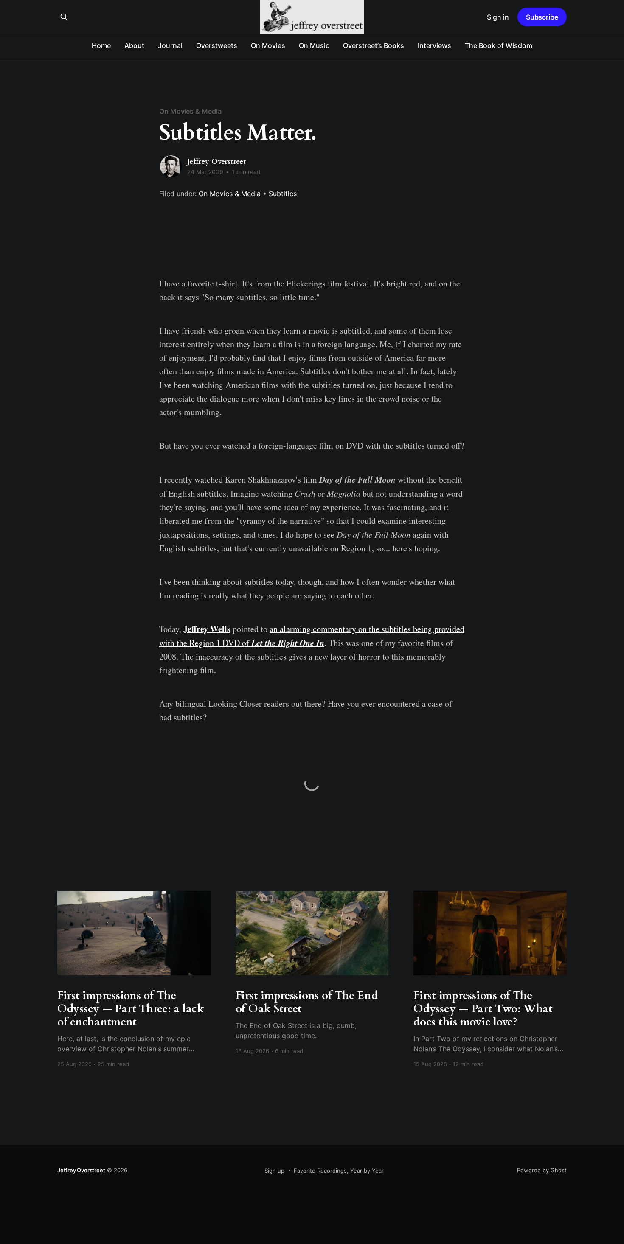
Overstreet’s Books (373, 45)
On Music (314, 45)
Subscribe (542, 17)
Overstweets (216, 45)
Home (101, 45)
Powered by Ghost (542, 1170)
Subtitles (283, 193)
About (134, 45)
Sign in (498, 17)
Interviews (434, 45)
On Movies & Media (190, 111)
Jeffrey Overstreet (216, 161)
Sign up (274, 1170)
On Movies (268, 45)
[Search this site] (64, 17)
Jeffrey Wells (206, 629)
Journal (170, 45)
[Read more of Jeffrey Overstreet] (171, 166)
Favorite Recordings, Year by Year (339, 1170)
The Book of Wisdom (498, 45)
